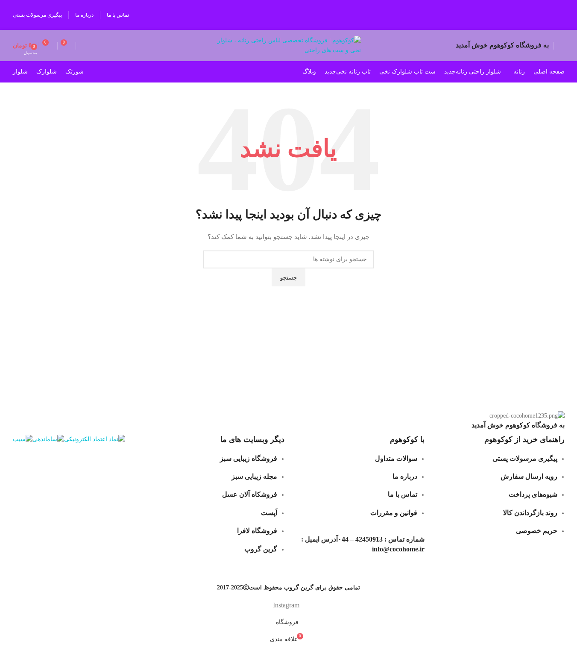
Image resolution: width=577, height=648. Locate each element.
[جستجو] (80, 45)
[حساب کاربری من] (561, 45)
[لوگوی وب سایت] (288, 45)
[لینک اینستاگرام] (556, 15)
